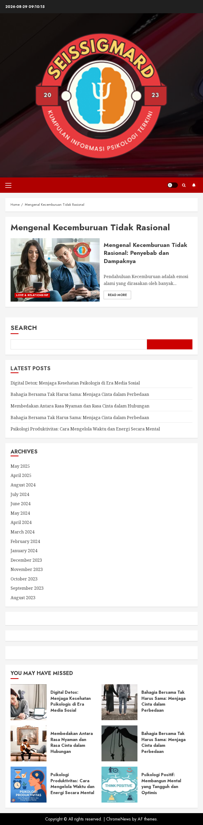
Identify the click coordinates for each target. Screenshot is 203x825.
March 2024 (22, 532)
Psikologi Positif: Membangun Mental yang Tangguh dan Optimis (161, 783)
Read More (117, 295)
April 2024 (21, 522)
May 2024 (20, 513)
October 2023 (24, 579)
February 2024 (25, 541)
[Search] (184, 185)
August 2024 (23, 485)
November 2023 (27, 569)
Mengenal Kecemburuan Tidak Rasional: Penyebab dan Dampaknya (145, 253)
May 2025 (20, 466)
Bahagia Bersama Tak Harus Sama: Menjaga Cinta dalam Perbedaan (80, 394)
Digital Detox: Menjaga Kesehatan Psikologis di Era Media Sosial (75, 383)
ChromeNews (118, 819)
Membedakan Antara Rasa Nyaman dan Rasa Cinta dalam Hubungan (80, 406)
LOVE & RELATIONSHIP (32, 295)
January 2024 (24, 551)
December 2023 (26, 560)
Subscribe (194, 185)
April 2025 (21, 475)
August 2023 (23, 598)
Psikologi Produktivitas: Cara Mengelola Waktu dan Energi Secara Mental (85, 429)
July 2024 (20, 494)
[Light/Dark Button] (172, 185)
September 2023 (27, 588)
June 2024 (20, 504)
